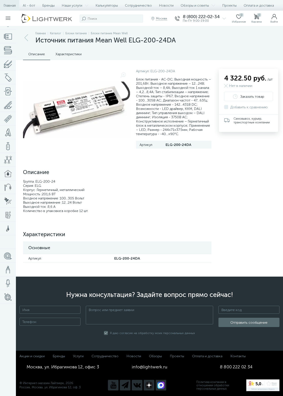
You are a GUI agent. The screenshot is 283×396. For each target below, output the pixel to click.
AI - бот (29, 5)
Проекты (229, 5)
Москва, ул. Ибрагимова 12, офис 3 (63, 366)
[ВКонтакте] (137, 385)
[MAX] (161, 385)
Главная (10, 5)
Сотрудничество (138, 5)
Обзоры (155, 356)
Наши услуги (72, 5)
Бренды (48, 5)
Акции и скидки (32, 356)
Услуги (78, 356)
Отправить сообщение (249, 322)
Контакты (238, 356)
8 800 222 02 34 (236, 366)
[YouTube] (113, 385)
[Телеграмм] (125, 385)
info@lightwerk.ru (149, 366)
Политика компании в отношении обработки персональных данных (212, 385)
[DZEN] (149, 385)
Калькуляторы (107, 5)
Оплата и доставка (259, 5)
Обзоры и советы (195, 5)
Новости (166, 5)
